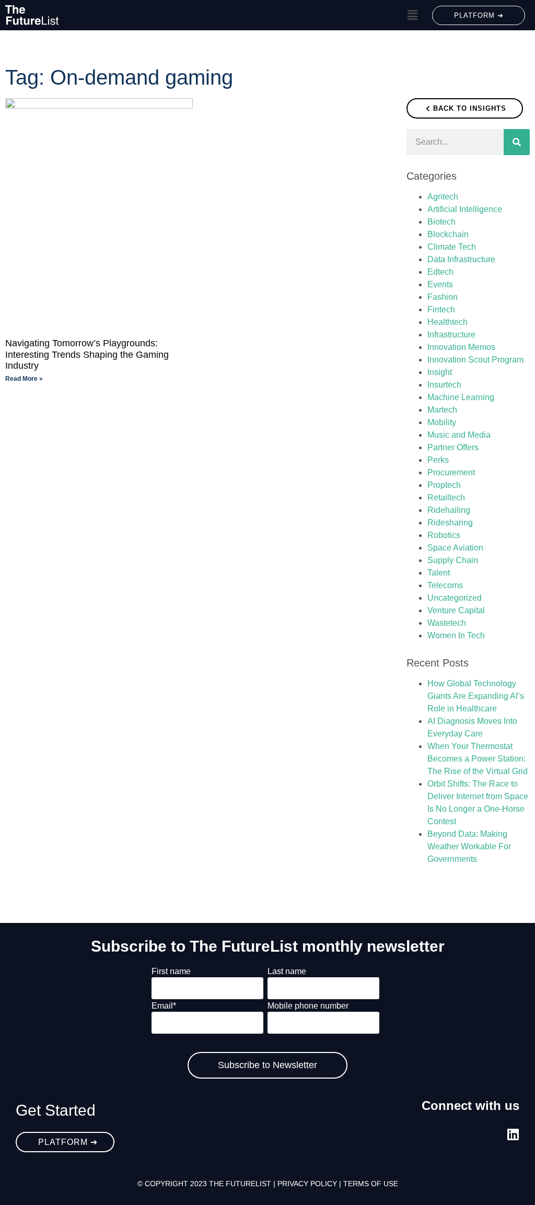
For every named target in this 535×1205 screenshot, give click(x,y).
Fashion (442, 297)
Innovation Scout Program (475, 359)
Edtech (440, 271)
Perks (438, 459)
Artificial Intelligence (464, 209)
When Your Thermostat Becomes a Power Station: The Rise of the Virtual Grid (477, 759)
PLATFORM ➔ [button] (479, 15)
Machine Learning (460, 397)
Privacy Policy (307, 1183)
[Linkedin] (512, 1134)
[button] (412, 15)
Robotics (443, 535)
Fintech (441, 309)
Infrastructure (451, 334)
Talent (438, 572)
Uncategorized (454, 597)
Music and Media (459, 434)
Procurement (451, 472)
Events (440, 284)
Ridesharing (450, 522)
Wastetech (446, 622)
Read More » (24, 378)
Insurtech (444, 384)
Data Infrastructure (461, 259)
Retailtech (446, 497)
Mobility (441, 422)
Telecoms (445, 585)
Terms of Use (370, 1183)
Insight (439, 372)
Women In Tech (456, 635)
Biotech (441, 221)
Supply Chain (452, 560)
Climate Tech (451, 246)
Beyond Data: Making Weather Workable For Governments (469, 846)
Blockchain (448, 234)
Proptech (444, 485)
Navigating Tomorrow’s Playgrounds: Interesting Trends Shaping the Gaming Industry (87, 354)
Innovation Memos (461, 347)
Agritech (442, 196)
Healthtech (447, 322)
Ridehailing (448, 510)
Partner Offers (453, 447)
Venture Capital (456, 610)
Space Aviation (455, 547)
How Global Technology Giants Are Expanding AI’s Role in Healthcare (475, 696)
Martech (442, 409)
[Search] (517, 142)
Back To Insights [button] (469, 108)
